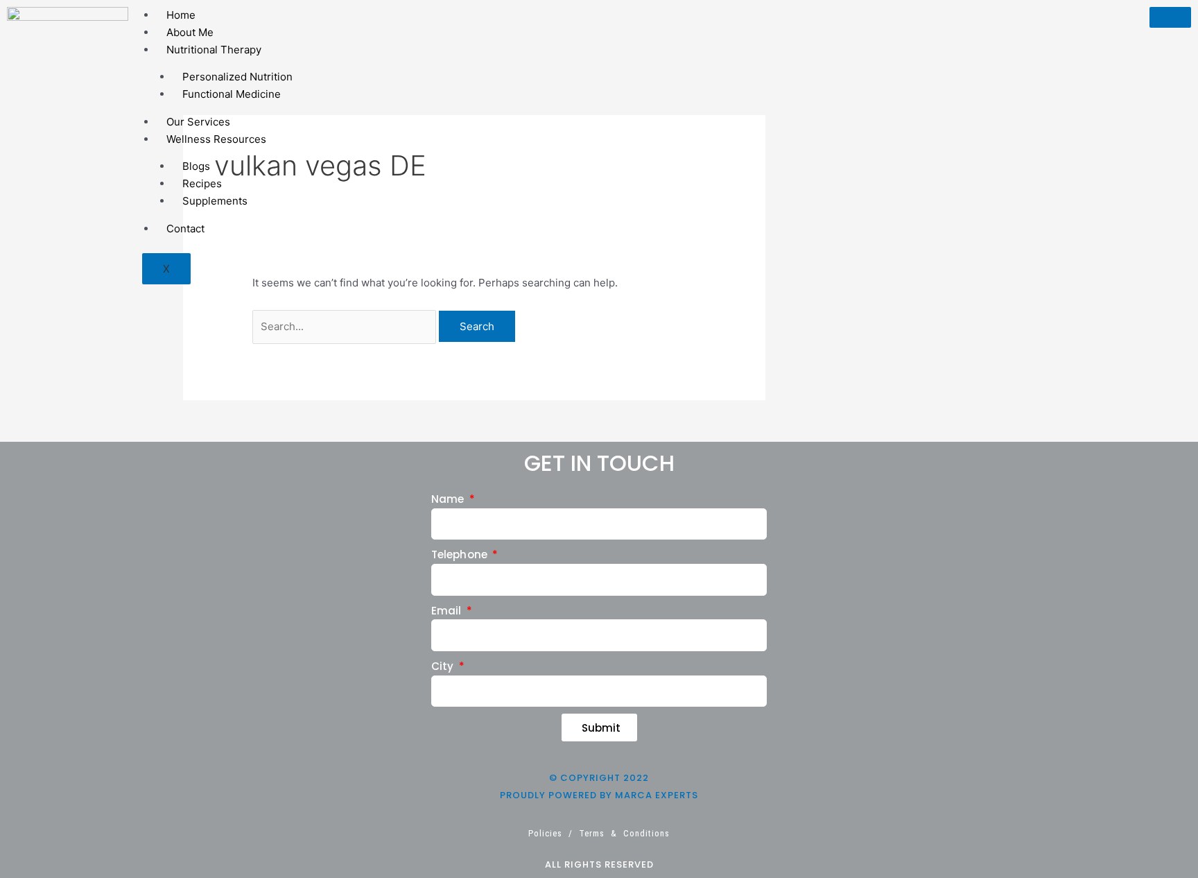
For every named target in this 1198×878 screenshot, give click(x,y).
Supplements (215, 200)
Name (449, 499)
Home (181, 14)
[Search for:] (345, 326)
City (444, 666)
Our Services (198, 121)
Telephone (460, 554)
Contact (185, 228)
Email (448, 610)
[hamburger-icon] (1170, 17)
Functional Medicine (231, 94)
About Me (190, 32)
